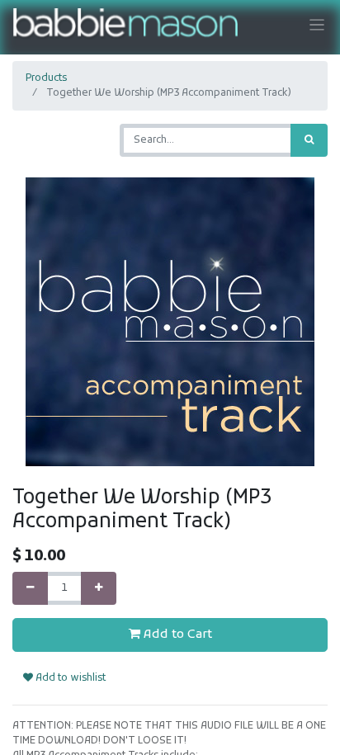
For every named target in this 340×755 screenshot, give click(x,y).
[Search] (309, 140)
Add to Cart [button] (176, 634)
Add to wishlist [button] (69, 678)
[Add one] (98, 588)
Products (46, 78)
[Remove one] (30, 588)
